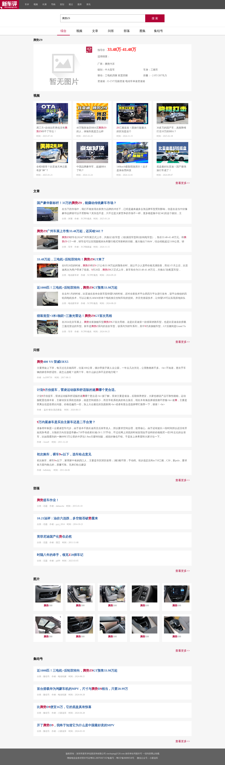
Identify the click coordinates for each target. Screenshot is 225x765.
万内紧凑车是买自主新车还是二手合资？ (66, 422)
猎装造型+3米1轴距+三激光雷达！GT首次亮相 (74, 316)
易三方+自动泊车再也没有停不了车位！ (51, 129)
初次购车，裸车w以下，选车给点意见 (64, 454)
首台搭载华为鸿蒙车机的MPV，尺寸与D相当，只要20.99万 (82, 688)
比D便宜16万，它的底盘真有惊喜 (64, 707)
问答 (111, 31)
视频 (36, 4)
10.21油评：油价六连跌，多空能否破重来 (67, 518)
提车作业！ (48, 500)
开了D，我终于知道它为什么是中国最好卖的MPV (75, 725)
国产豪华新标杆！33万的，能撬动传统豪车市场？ (77, 203)
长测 (44, 4)
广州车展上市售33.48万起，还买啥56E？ (70, 231)
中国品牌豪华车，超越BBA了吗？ (91, 168)
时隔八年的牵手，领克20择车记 (60, 555)
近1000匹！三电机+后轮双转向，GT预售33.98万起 (77, 287)
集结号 (158, 31)
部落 (127, 31)
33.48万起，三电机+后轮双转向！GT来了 (71, 259)
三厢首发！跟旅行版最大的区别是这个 (131, 129)
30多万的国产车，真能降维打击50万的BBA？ (171, 129)
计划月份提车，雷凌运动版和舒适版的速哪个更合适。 (77, 390)
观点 (71, 4)
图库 (80, 4)
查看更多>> (182, 182)
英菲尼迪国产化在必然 (54, 536)
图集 (143, 31)
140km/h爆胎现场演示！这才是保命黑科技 (132, 168)
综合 (63, 31)
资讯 (88, 4)
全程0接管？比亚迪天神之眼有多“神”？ (51, 168)
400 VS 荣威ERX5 (52, 361)
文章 (95, 31)
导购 (53, 4)
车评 (27, 4)
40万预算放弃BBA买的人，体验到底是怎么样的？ (91, 129)
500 (48, 605)
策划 (62, 4)
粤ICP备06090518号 (125, 758)
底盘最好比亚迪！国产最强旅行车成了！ (171, 168)
